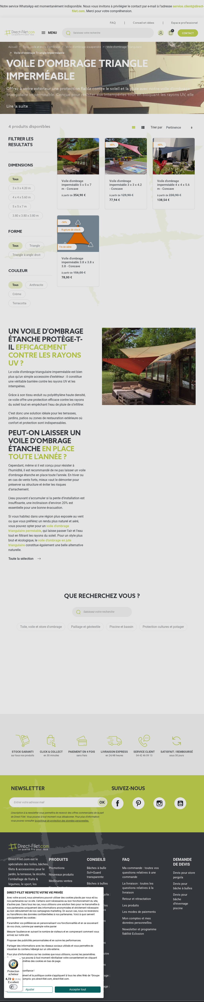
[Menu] (20, 959)
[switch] (13, 986)
